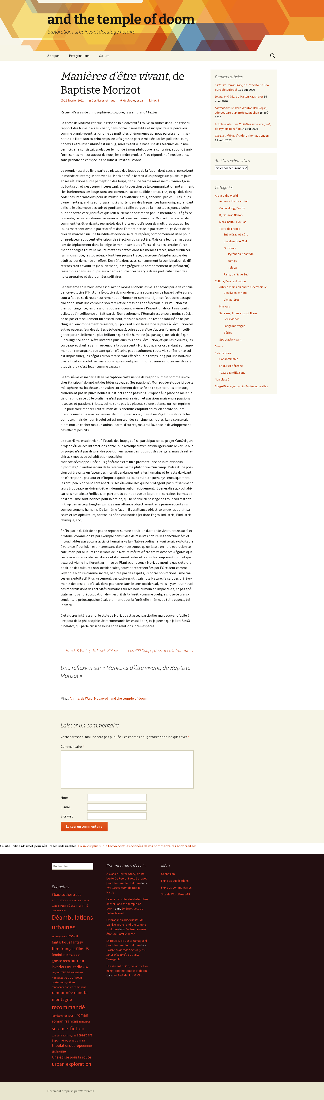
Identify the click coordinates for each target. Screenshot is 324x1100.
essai (139, 100)
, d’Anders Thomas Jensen (242, 136)
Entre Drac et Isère (236, 234)
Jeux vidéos (232, 319)
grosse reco (61, 960)
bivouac (85, 900)
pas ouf (69, 977)
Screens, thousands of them (238, 313)
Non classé (222, 379)
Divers (219, 346)
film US (82, 948)
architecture (74, 900)
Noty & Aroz (77, 972)
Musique (224, 306)
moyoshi (56, 972)
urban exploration (71, 1064)
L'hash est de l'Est (235, 241)
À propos (53, 56)
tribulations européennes (72, 1045)
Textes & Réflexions (232, 373)
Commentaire (72, 746)
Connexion (168, 874)
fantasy (77, 942)
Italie (85, 967)
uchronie (59, 1051)
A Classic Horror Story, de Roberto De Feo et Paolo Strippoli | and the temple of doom (126, 878)
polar (78, 977)
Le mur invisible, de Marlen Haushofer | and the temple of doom (127, 903)
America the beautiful (233, 201)
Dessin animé (78, 905)
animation (60, 900)
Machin (155, 100)
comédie (63, 905)
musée (65, 972)
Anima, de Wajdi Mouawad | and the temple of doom (108, 698)
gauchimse (74, 955)
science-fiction (68, 1028)
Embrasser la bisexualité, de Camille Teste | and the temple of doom (126, 924)
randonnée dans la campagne (69, 987)
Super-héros (60, 1040)
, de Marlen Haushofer (239, 96)
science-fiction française (64, 1035)
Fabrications (223, 353)
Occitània (230, 248)
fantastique (61, 942)
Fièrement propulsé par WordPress (70, 1091)
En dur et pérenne (231, 366)
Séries (228, 333)
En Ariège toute (59, 936)
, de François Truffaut (161, 650)
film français (63, 948)
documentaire (58, 910)
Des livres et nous (103, 100)
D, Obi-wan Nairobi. (231, 215)
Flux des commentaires (176, 887)
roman (82, 1015)
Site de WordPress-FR (175, 894)
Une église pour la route (71, 1057)
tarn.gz (232, 261)
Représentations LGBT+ (64, 1015)
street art (84, 1035)
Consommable (228, 359)
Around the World (226, 196)
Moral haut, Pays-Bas (232, 222)
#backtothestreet (66, 894)
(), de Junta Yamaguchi (126, 954)
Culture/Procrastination (230, 281)
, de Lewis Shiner (89, 650)
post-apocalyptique (63, 982)
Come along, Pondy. (232, 208)
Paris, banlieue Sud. (236, 274)
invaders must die (67, 966)
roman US (84, 1021)
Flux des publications (175, 881)
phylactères (232, 299)
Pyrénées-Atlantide (241, 254)
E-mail (66, 807)
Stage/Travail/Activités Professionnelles (241, 386)
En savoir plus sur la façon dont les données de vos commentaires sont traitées (137, 846)
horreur (77, 960)
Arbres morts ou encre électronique (243, 287)
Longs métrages (234, 326)
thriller (82, 1040)
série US (73, 1040)
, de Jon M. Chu (128, 975)
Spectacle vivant (230, 339)
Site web (67, 816)
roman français (65, 1021)
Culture (104, 56)
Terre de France (229, 229)
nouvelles (57, 977)
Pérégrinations (79, 56)
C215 (54, 905)
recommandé (68, 1007)
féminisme (60, 954)
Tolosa (232, 267)
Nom (64, 797)
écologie (129, 100)
